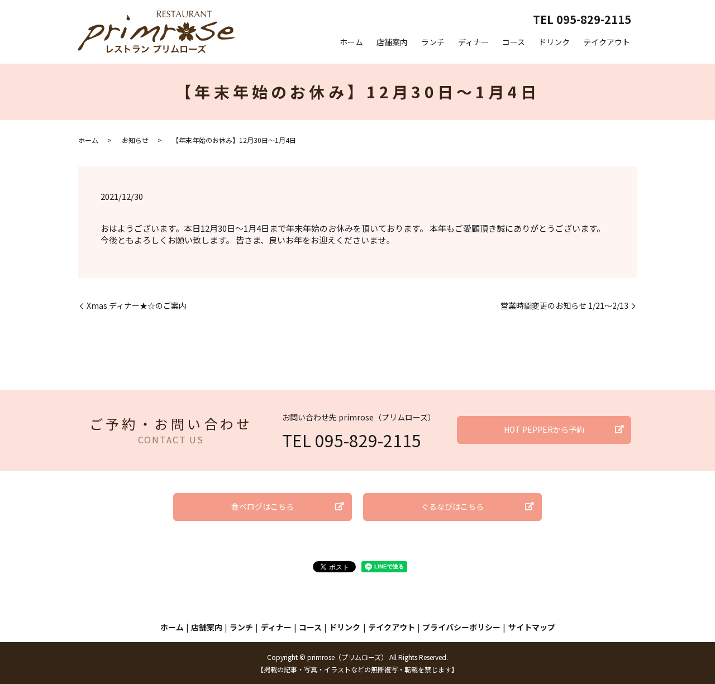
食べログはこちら (262, 506)
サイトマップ (531, 627)
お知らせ (135, 140)
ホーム (351, 41)
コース (513, 41)
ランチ (433, 41)
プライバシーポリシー (461, 627)
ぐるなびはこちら (452, 506)
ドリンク (554, 41)
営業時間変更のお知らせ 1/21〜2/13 (564, 305)
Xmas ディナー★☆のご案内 (137, 305)
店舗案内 (392, 41)
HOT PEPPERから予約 (544, 429)
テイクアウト (606, 41)
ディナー (473, 41)
